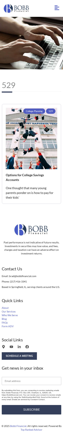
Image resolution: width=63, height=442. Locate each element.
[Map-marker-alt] (3, 347)
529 (51, 111)
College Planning (34, 111)
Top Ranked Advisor (31, 429)
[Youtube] (11, 347)
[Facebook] (27, 347)
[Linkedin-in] (19, 347)
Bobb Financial (18, 425)
